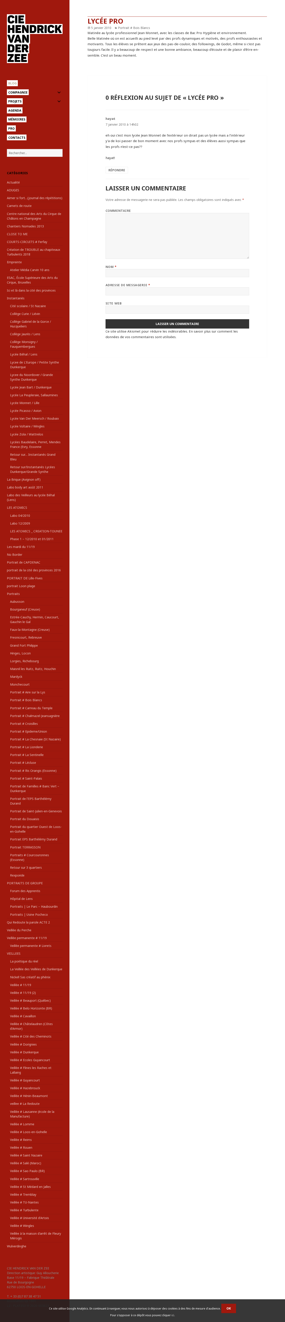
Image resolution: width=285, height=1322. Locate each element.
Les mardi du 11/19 (21, 547)
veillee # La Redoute (25, 1103)
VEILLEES (13, 953)
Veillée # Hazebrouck (25, 1088)
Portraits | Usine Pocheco (29, 914)
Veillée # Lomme (22, 1124)
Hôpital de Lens (21, 899)
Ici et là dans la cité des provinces (31, 290)
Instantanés (15, 298)
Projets (15, 101)
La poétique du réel (24, 961)
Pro (11, 128)
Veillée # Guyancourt (25, 1080)
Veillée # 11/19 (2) (23, 993)
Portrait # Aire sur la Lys (27, 692)
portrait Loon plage (21, 586)
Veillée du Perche (19, 930)
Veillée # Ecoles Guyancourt (30, 1060)
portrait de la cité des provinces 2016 (34, 570)
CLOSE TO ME (17, 234)
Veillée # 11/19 (20, 985)
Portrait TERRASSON (25, 847)
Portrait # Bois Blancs (26, 700)
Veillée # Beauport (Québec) (30, 1000)
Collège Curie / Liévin (25, 314)
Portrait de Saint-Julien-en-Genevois (36, 811)
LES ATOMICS (17, 507)
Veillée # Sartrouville (24, 1179)
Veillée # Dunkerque (24, 1052)
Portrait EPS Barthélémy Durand (33, 839)
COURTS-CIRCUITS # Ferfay (27, 242)
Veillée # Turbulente (24, 1210)
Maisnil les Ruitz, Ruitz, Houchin (33, 669)
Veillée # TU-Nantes (24, 1202)
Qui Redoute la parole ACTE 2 (28, 922)
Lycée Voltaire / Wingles (27, 426)
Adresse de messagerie (128, 285)
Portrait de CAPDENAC (23, 562)
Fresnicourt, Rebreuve (26, 637)
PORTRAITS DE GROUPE (25, 883)
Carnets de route (19, 206)
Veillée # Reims (21, 1140)
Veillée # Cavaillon (23, 1016)
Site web (114, 303)
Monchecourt (20, 684)
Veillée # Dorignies (23, 1044)
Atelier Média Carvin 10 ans (29, 270)
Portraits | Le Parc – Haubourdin (34, 906)
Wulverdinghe (16, 1246)
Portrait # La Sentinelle (27, 755)
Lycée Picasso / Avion (25, 411)
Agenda (14, 110)
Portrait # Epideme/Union (28, 731)
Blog (12, 83)
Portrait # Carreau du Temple (31, 708)
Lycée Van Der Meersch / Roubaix (34, 418)
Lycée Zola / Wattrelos (26, 434)
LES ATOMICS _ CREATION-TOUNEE (36, 531)
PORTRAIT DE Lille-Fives (25, 578)
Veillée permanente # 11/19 (27, 938)
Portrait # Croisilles (24, 723)
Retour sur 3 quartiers (26, 867)
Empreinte (14, 262)
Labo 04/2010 (20, 515)
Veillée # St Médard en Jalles (30, 1187)
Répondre (116, 170)
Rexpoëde (17, 875)
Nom (111, 267)
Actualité (13, 182)
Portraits (13, 594)
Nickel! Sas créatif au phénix (30, 977)
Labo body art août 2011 (25, 487)
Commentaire (118, 210)
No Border (14, 554)
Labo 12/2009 (20, 523)
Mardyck (16, 676)
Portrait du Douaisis (24, 819)
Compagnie (18, 92)
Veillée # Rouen (21, 1147)
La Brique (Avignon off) (24, 479)
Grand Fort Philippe (24, 645)
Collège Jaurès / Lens (25, 334)
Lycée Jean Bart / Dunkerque (31, 387)
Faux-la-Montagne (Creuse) (30, 629)
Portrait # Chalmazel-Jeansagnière (35, 716)
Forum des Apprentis (25, 891)
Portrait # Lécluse (23, 762)
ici (172, 1315)
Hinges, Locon (20, 653)
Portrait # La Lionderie (26, 747)
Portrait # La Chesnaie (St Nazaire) (35, 739)
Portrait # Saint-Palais (26, 778)
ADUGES (13, 190)
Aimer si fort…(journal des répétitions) (34, 198)
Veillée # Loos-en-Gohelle (28, 1132)
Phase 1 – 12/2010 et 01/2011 (32, 539)
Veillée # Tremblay (23, 1194)
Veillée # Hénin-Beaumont (29, 1096)
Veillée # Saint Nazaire (26, 1155)
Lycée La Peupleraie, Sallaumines (34, 395)
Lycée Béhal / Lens (23, 354)
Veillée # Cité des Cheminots (30, 1036)
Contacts (16, 137)
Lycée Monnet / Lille (24, 403)
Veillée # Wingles (22, 1226)
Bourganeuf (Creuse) (25, 609)
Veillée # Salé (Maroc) (25, 1163)
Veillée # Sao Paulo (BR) (27, 1171)
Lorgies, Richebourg (24, 661)
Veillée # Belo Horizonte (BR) (31, 1008)
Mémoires (16, 119)
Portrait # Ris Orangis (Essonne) (33, 770)
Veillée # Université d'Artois (29, 1218)
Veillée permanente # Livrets (30, 946)
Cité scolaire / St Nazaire (28, 306)
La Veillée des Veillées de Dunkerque (36, 969)
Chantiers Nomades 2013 (25, 226)
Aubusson (17, 601)
